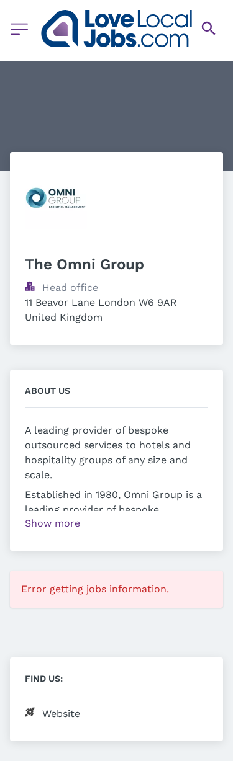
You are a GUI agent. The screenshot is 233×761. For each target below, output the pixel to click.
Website (61, 713)
